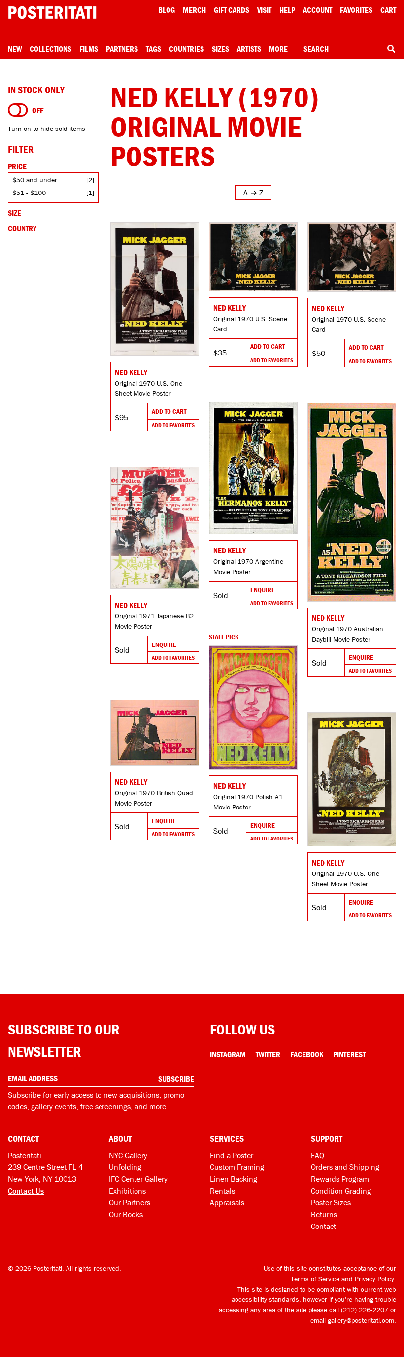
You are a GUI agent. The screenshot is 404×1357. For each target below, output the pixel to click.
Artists (249, 49)
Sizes (220, 49)
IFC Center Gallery (138, 1179)
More (278, 49)
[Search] (391, 49)
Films (88, 49)
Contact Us (26, 1190)
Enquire (262, 589)
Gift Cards (231, 10)
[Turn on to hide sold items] (18, 110)
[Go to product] (154, 289)
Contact (323, 1226)
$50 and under (34, 179)
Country (22, 228)
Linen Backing (233, 1179)
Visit (264, 10)
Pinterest (349, 1054)
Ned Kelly (131, 372)
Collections (50, 49)
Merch (194, 10)
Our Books (126, 1214)
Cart (388, 10)
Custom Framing (237, 1167)
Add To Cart (169, 411)
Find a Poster (231, 1155)
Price (17, 166)
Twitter (268, 1054)
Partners (122, 49)
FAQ (317, 1155)
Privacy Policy (374, 1278)
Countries (186, 49)
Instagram (228, 1054)
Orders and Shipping (345, 1167)
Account (317, 10)
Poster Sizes (331, 1202)
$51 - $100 (29, 192)
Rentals (222, 1190)
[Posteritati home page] (52, 12)
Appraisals (227, 1202)
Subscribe (176, 1079)
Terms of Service (315, 1278)
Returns (324, 1214)
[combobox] (349, 49)
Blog (166, 10)
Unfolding (125, 1167)
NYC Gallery (128, 1155)
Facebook (306, 1054)
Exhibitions (127, 1190)
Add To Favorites (173, 425)
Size (14, 213)
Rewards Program (340, 1179)
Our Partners (129, 1202)
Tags (153, 49)
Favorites (356, 10)
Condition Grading (341, 1190)
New (15, 49)
